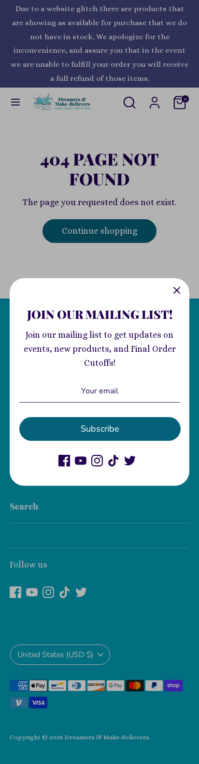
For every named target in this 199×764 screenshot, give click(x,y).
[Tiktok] (113, 460)
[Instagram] (97, 460)
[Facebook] (64, 460)
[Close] (176, 290)
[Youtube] (80, 460)
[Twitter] (130, 460)
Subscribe (100, 428)
